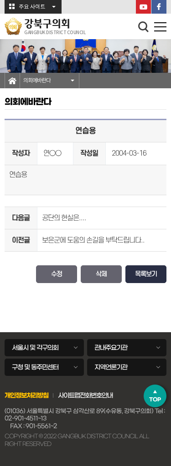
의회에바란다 (37, 80)
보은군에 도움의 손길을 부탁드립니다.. (93, 240)
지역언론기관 (110, 367)
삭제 (101, 274)
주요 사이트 (32, 7)
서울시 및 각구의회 (35, 347)
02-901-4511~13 (26, 418)
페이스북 (158, 7)
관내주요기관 (110, 347)
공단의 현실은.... (64, 218)
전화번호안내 (96, 395)
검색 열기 (143, 27)
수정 (56, 274)
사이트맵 (69, 395)
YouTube (143, 7)
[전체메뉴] (160, 28)
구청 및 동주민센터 (35, 367)
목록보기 (146, 274)
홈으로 (12, 80)
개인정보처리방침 (26, 395)
